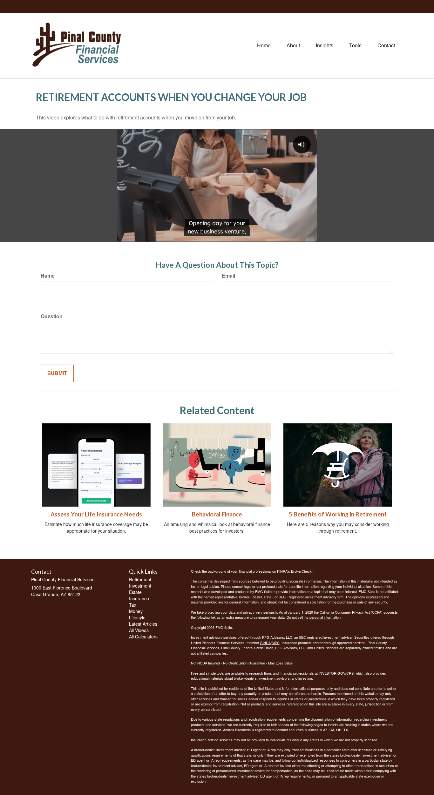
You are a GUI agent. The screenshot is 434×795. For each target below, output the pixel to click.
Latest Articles (143, 624)
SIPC (276, 642)
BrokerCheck (301, 571)
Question (52, 316)
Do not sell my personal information (314, 617)
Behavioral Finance (217, 514)
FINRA (265, 642)
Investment (140, 586)
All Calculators (143, 636)
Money (136, 611)
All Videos (139, 630)
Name (48, 275)
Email (228, 275)
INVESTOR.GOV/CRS (336, 673)
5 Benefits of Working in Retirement (338, 514)
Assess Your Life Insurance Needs (96, 514)
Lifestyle (137, 617)
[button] (293, 45)
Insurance (139, 598)
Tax (132, 605)
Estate (135, 592)
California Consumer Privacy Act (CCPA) (351, 612)
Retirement (140, 579)
